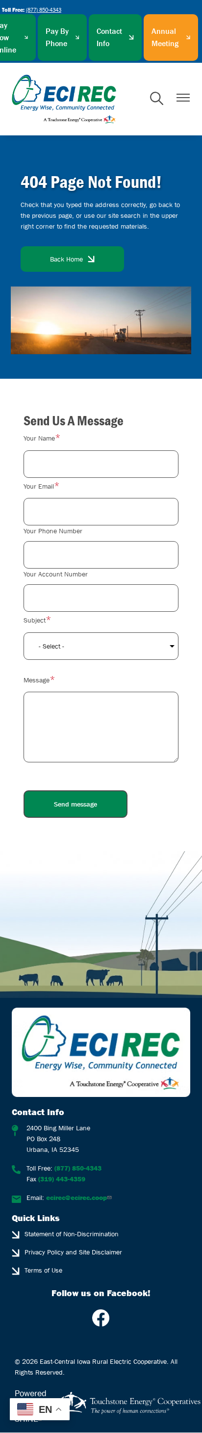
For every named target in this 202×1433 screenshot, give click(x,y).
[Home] (64, 99)
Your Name (39, 438)
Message (37, 680)
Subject (35, 620)
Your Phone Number (53, 530)
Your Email (39, 486)
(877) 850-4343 (43, 9)
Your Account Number (56, 574)
